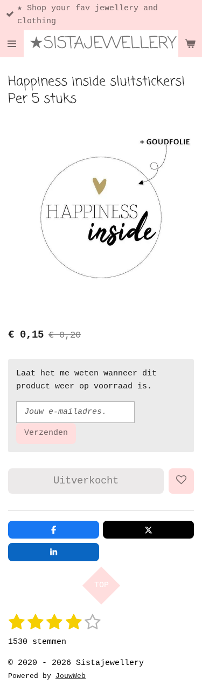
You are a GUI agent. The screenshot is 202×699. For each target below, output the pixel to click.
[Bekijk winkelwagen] (190, 43)
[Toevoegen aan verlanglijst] (181, 481)
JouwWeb (70, 676)
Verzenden (46, 433)
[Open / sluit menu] (12, 43)
